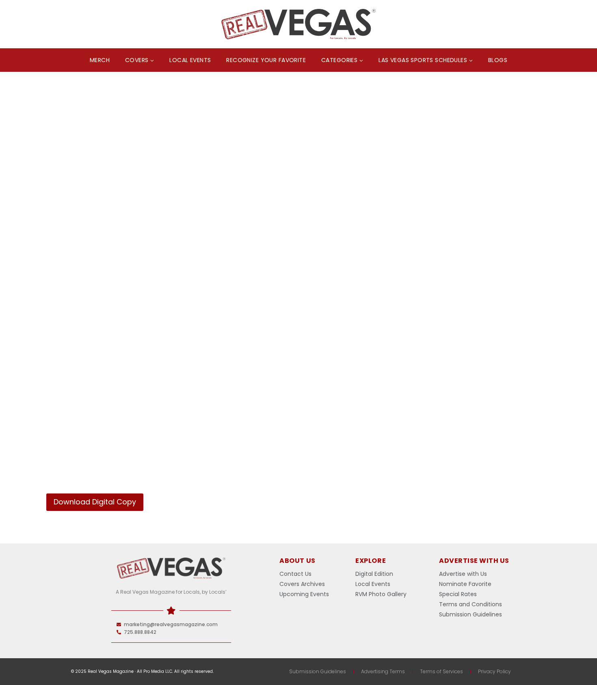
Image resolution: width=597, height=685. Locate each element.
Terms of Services (441, 671)
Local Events (190, 60)
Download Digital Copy (95, 502)
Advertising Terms (383, 671)
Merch (100, 60)
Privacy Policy (494, 671)
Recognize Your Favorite (266, 60)
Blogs (497, 60)
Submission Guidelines (317, 671)
